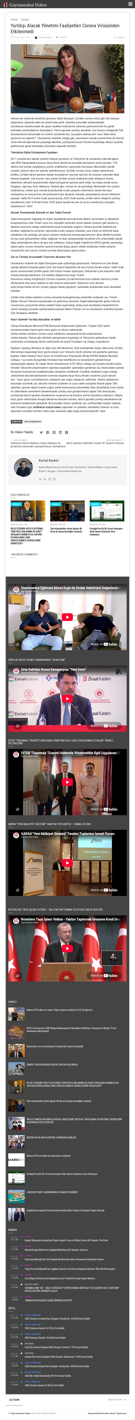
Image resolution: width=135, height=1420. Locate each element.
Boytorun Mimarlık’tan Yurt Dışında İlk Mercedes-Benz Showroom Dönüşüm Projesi (64, 1259)
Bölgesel (29, 1344)
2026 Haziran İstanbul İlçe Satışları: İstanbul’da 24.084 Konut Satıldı (57, 1366)
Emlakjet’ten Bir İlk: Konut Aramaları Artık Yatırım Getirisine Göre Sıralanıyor (106, 531)
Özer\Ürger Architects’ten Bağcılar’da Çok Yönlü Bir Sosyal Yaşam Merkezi (60, 1278)
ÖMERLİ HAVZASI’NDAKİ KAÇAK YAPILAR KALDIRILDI (52, 1064)
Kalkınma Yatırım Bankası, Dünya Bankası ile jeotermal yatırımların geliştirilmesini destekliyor (38, 445)
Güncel (25, 19)
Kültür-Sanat (32, 1284)
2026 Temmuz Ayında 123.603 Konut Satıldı (45, 1337)
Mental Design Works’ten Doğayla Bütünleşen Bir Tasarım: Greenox (56, 1249)
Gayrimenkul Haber (21, 1413)
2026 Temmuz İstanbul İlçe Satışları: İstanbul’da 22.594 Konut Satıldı (57, 1318)
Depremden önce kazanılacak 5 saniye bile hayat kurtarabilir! (55, 1046)
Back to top (115, 1400)
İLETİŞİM (14, 1399)
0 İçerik (120, 37)
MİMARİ (28, 1237)
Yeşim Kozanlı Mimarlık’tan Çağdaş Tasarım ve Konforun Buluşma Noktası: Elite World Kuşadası (70, 1268)
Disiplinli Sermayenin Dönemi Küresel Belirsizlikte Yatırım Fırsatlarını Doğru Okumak (66, 1210)
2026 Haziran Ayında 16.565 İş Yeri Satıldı (44, 1385)
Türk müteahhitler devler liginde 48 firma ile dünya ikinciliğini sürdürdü (59, 1101)
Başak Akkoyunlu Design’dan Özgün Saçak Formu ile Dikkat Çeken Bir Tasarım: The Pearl (66, 1240)
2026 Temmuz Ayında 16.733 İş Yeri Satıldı (44, 1328)
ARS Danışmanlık (26, 162)
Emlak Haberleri (33, 1315)
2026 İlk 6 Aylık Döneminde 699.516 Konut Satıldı (48, 1375)
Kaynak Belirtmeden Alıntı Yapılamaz (107, 1413)
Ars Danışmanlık (33, 422)
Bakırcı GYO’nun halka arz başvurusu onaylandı (48, 1155)
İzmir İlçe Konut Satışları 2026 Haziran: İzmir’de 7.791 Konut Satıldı (56, 1347)
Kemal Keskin (45, 37)
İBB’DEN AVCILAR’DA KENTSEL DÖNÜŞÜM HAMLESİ (51, 1137)
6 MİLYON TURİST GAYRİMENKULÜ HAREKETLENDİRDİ (52, 1192)
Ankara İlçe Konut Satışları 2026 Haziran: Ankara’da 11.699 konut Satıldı (59, 1356)
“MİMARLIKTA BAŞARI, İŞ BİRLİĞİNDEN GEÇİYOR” (48, 1300)
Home (14, 19)
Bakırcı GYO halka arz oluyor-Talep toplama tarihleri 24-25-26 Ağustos (60, 1009)
